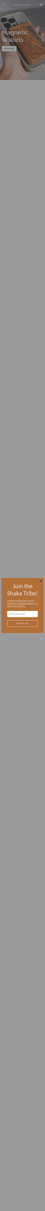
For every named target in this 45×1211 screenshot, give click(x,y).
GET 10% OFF (22, 623)
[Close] (41, 581)
